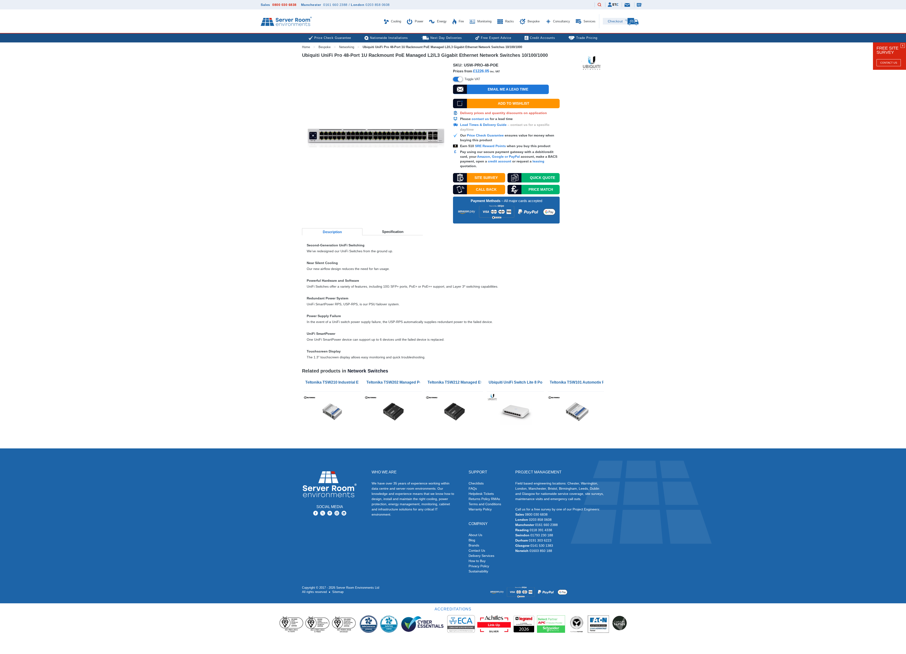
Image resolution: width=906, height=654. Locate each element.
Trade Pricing (586, 38)
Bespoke (533, 21)
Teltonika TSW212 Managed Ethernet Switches (455, 382)
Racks (509, 21)
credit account (499, 161)
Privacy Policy (479, 566)
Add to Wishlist (513, 103)
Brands (474, 545)
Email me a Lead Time (508, 89)
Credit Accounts (542, 38)
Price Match (540, 189)
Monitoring (483, 21)
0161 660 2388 (335, 4)
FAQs (473, 488)
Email (627, 4)
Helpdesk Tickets (481, 494)
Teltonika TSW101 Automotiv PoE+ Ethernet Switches (577, 382)
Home (306, 47)
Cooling (395, 21)
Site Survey (486, 178)
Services (589, 21)
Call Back (486, 189)
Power (418, 21)
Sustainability (478, 571)
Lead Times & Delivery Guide (483, 125)
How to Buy (477, 561)
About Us (475, 535)
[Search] (599, 5)
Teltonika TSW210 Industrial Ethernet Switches (333, 382)
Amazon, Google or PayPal (498, 156)
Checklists (476, 483)
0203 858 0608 (377, 4)
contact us (480, 119)
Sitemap (338, 592)
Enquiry (640, 4)
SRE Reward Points (491, 146)
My (613, 4)
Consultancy (561, 21)
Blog (472, 540)
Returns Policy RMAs (484, 499)
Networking (346, 47)
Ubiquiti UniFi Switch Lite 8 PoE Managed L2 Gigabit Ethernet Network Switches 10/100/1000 (516, 382)
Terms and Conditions (485, 504)
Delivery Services (481, 556)
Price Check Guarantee (485, 135)
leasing (538, 161)
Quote (542, 178)
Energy (441, 21)
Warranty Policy (480, 509)
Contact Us (888, 62)
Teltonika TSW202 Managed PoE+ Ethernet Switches (394, 382)
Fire (461, 21)
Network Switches (368, 370)
